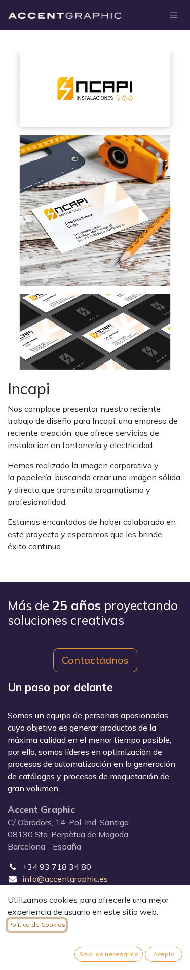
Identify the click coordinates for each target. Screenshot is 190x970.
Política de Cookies (36, 924)
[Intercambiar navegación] (173, 15)
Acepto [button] (164, 954)
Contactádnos (95, 660)
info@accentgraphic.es (65, 879)
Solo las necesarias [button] (108, 954)
